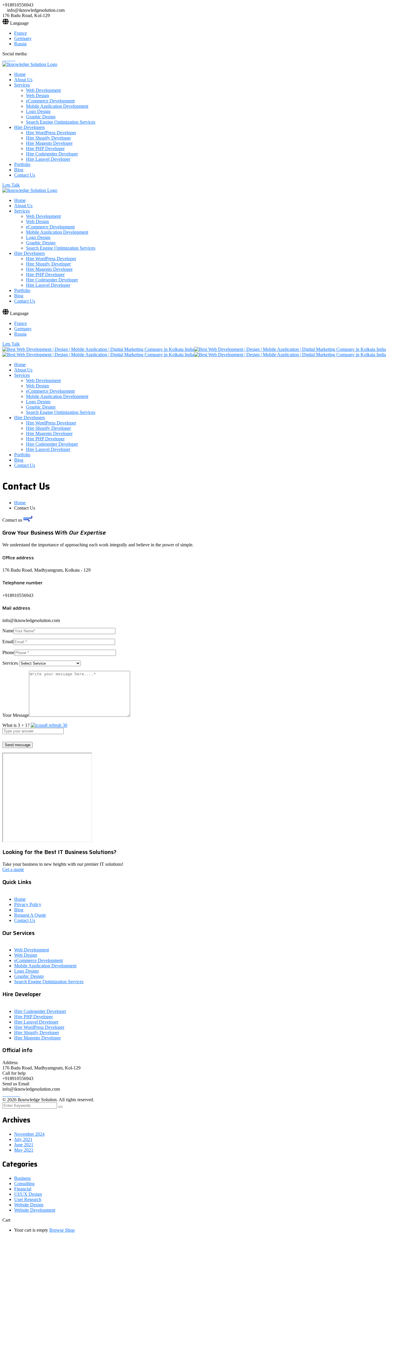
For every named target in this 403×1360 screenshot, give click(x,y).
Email (7, 641)
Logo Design (26, 970)
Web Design (25, 955)
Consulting (24, 1183)
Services (10, 663)
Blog (18, 909)
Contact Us (24, 920)
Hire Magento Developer (37, 1037)
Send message (17, 745)
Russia (20, 43)
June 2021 (23, 1144)
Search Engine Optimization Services (48, 981)
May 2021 (23, 1149)
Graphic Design (29, 976)
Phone (8, 652)
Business (22, 1178)
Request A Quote (30, 915)
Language (19, 23)
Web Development (31, 949)
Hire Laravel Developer (36, 1021)
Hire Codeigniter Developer (40, 1011)
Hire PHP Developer (33, 1016)
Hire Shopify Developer (36, 1032)
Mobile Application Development (45, 965)
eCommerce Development (38, 960)
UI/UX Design (28, 1194)
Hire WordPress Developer (39, 1027)
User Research (27, 1199)
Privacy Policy (27, 904)
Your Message (15, 715)
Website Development (34, 1210)
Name (8, 630)
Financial (22, 1188)
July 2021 (23, 1139)
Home (20, 502)
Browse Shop (62, 1230)
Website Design (28, 1204)
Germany (23, 38)
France (20, 33)
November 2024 (29, 1134)
